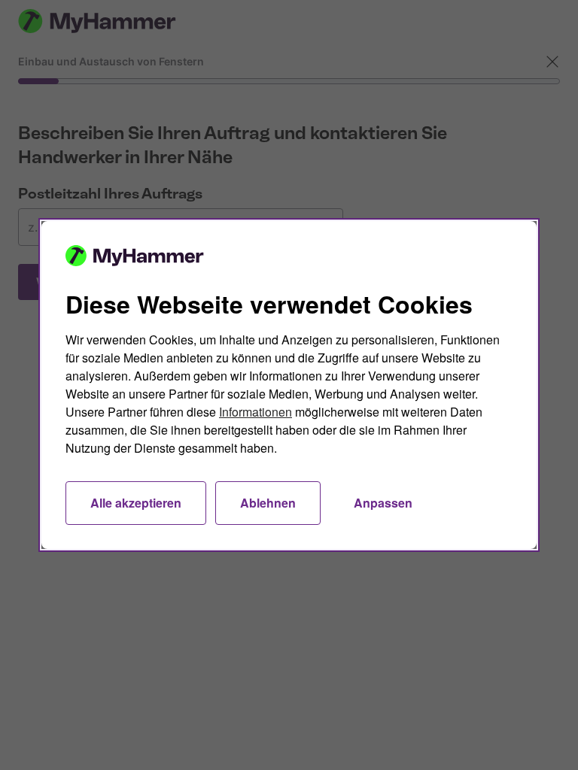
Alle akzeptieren (135, 502)
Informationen (255, 411)
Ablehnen (268, 502)
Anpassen (383, 502)
